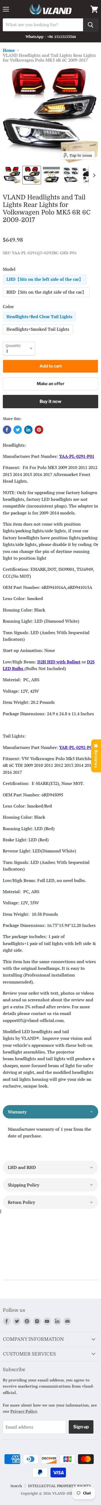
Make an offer (50, 383)
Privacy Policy (23, 1411)
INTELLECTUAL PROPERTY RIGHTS (59, 1485)
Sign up (81, 1426)
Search (16, 1485)
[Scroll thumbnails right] (93, 175)
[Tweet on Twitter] (17, 430)
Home (9, 50)
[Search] (90, 24)
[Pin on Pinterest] (39, 430)
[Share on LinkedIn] (28, 430)
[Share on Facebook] (7, 430)
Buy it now (50, 401)
